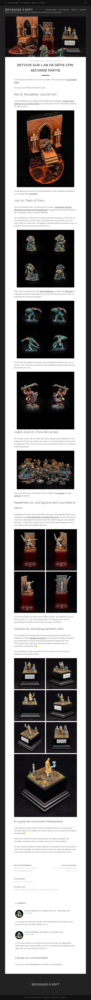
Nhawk (49, 61)
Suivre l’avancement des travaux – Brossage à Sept (44, 932)
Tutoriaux (25, 3)
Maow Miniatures (47, 291)
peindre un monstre (38, 638)
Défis (16, 890)
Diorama (24, 890)
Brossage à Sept (19, 9)
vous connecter (31, 964)
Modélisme (34, 890)
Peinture (44, 890)
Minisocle (69, 291)
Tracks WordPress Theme (36, 997)
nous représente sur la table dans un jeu (43, 517)
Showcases (13, 3)
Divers (42, 3)
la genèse (60, 493)
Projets (58, 61)
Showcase (53, 890)
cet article (33, 194)
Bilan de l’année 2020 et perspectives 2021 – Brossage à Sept (47, 910)
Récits (35, 3)
